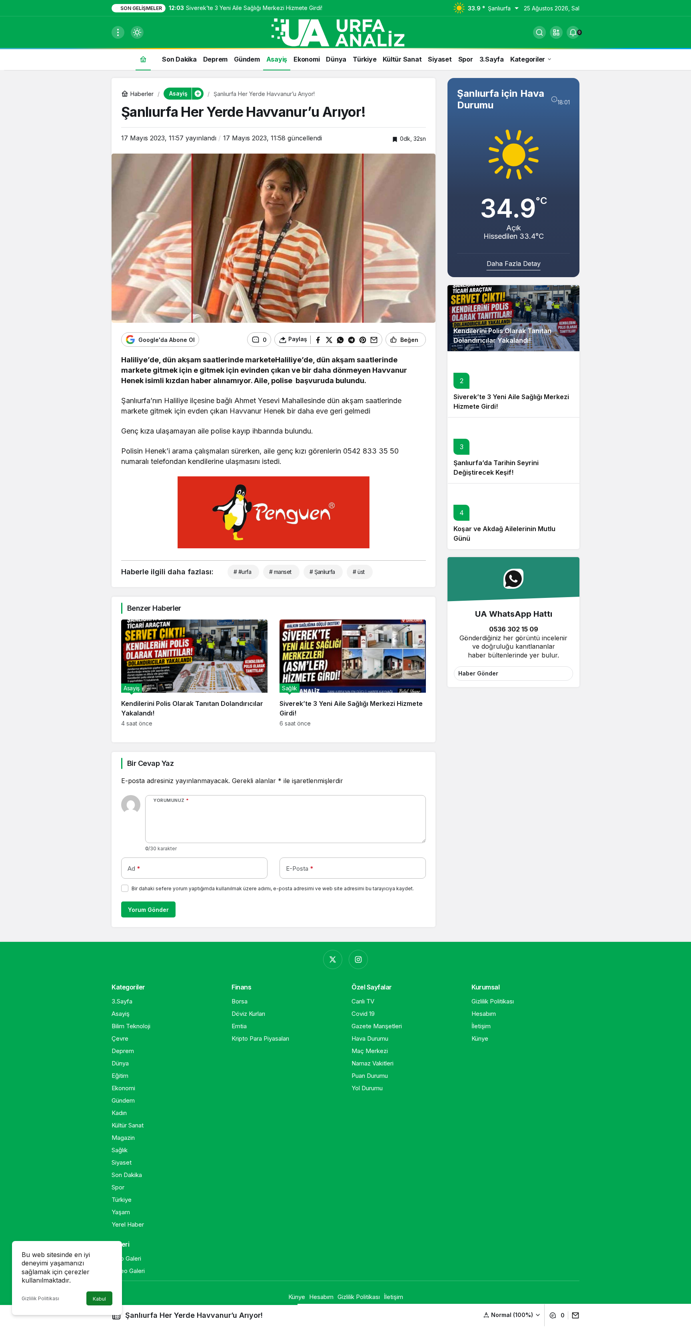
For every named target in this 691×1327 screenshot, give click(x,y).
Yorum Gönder (148, 909)
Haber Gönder (478, 673)
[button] (556, 32)
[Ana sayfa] (143, 59)
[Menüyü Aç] (118, 32)
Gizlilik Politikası (40, 1298)
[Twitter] (332, 959)
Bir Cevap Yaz (150, 763)
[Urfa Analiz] (345, 32)
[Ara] (539, 32)
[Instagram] (358, 959)
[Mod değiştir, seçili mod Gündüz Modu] (137, 32)
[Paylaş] (573, 1315)
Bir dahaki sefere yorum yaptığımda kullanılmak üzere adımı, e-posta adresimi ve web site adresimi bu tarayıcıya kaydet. (273, 888)
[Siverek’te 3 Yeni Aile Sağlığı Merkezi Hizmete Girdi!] (353, 673)
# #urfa (242, 571)
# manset (280, 571)
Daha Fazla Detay (514, 264)
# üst (358, 571)
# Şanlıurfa (322, 571)
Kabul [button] (99, 1299)
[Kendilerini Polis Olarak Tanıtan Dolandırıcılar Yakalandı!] (194, 673)
